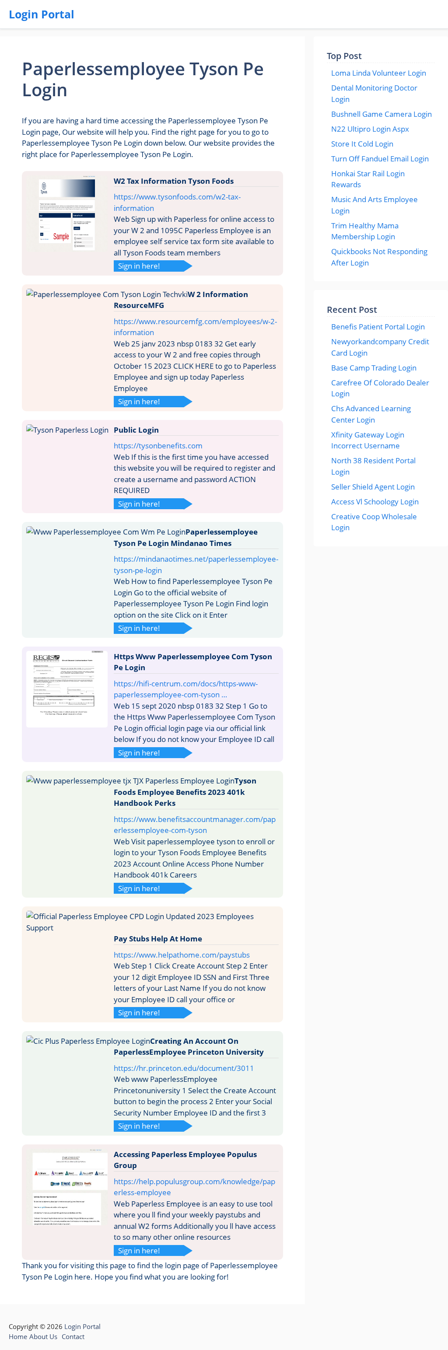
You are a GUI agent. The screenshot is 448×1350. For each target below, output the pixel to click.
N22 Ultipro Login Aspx (370, 129)
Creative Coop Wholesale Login (374, 522)
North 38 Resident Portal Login (373, 466)
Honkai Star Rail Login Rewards (368, 179)
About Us (43, 1336)
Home (18, 1336)
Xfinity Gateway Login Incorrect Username (367, 440)
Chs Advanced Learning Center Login (371, 414)
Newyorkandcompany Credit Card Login (380, 347)
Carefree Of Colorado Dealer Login (380, 388)
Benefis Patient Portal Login (378, 327)
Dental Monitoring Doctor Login (374, 93)
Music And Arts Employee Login (374, 205)
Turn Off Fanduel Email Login (380, 159)
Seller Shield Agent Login (373, 487)
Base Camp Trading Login (373, 368)
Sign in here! (139, 266)
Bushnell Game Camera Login (381, 114)
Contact (73, 1336)
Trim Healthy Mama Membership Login (365, 231)
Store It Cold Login (362, 144)
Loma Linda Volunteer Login (378, 73)
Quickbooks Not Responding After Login (379, 257)
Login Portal (41, 14)
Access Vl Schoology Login (375, 502)
